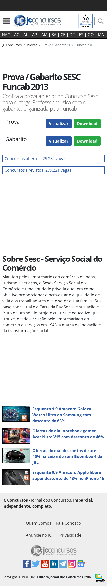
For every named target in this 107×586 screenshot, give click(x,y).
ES (81, 35)
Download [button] (87, 123)
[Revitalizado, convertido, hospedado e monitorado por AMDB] (100, 577)
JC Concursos (12, 45)
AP (34, 35)
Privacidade (70, 535)
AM (44, 35)
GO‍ (91, 35)
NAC (6, 35)
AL (25, 35)
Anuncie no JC (39, 535)
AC (16, 35)
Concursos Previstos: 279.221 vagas (38, 170)
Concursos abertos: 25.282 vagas (35, 158)
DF (72, 35)
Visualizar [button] (58, 123)
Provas (32, 45)
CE (63, 35)
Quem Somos (38, 523)
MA (101, 35)
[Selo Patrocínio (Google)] (85, 20)
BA (54, 35)
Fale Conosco (68, 523)
